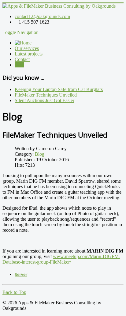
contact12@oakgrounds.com (42, 16)
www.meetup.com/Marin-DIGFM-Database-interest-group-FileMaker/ (61, 259)
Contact (22, 59)
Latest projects (29, 53)
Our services (27, 48)
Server (21, 274)
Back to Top (14, 292)
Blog (19, 64)
